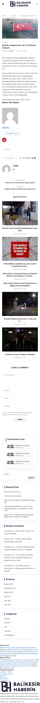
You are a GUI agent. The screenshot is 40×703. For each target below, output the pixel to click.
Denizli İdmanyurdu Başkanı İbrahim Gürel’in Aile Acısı (19, 663)
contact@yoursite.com (16, 702)
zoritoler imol (8, 531)
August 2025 (8, 592)
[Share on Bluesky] (32, 158)
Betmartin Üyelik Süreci (12, 492)
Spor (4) (2, 676)
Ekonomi (7, 619)
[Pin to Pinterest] (28, 158)
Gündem (13, 16)
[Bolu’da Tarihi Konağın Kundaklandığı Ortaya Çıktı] (20, 213)
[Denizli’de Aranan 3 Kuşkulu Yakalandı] (20, 339)
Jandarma (7, 149)
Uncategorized (9, 635)
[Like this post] (21, 158)
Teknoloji (7, 631)
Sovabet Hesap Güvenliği (12, 496)
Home (4, 16)
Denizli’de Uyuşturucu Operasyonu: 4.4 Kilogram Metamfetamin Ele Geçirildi (19, 568)
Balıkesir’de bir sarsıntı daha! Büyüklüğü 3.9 (14, 648)
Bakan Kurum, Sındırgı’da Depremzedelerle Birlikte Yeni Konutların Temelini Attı (18, 516)
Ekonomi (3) (4, 678)
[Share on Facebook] (23, 158)
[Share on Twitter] (25, 158)
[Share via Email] (35, 158)
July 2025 (7, 596)
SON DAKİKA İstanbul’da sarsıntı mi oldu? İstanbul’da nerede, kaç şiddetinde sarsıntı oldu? (18, 508)
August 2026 (8, 584)
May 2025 (7, 605)
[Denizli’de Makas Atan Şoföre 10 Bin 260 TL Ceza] (20, 304)
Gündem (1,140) (5, 672)
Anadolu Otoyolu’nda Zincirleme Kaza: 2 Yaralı (19, 666)
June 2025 (7, 601)
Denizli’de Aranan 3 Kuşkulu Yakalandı (20, 354)
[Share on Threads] (30, 158)
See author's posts (11, 134)
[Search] (37, 4)
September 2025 (10, 588)
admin (11, 51)
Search (6, 474)
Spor (5, 627)
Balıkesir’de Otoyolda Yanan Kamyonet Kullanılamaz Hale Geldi (18, 653)
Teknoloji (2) (4, 680)
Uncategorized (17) (6, 674)
